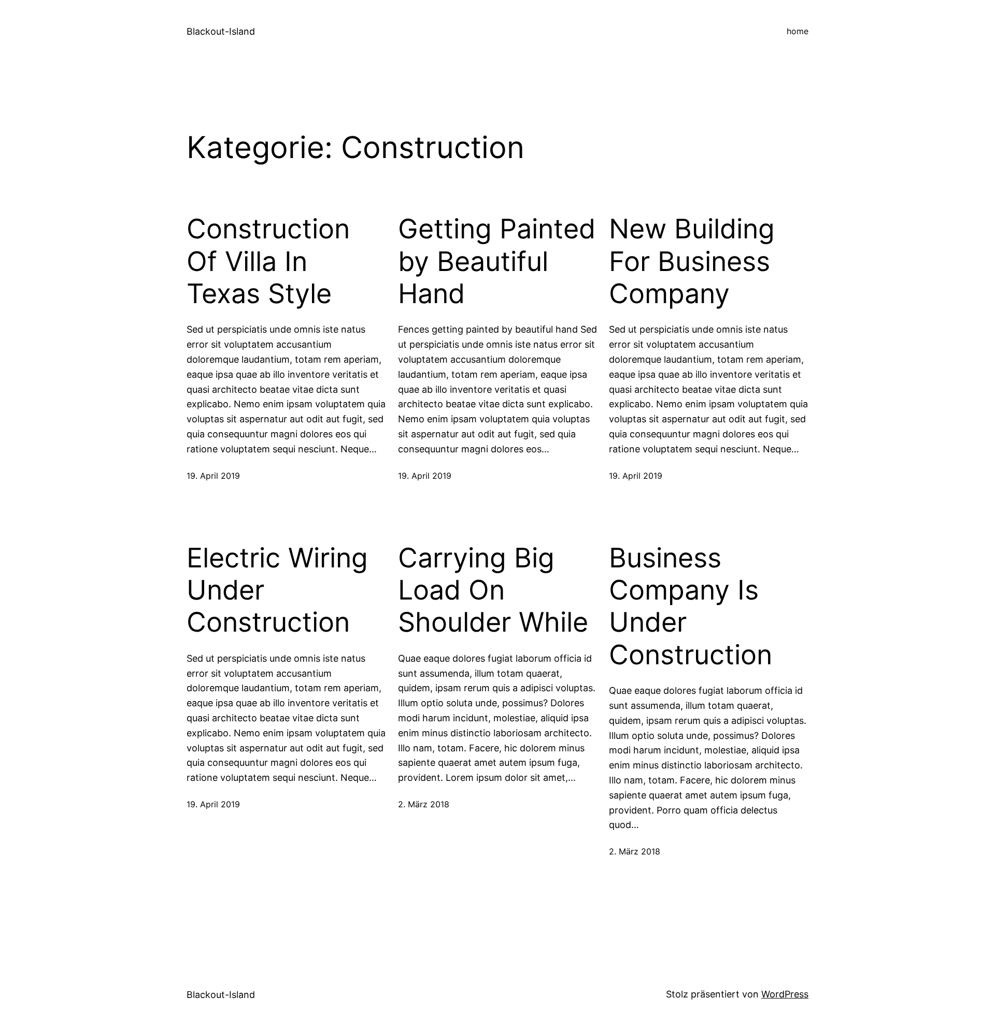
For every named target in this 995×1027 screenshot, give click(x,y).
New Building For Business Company (692, 261)
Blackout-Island (221, 31)
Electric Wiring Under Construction (277, 590)
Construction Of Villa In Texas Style (268, 261)
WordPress (784, 994)
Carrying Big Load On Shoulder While (493, 590)
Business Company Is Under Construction (690, 606)
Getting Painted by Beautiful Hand (496, 261)
